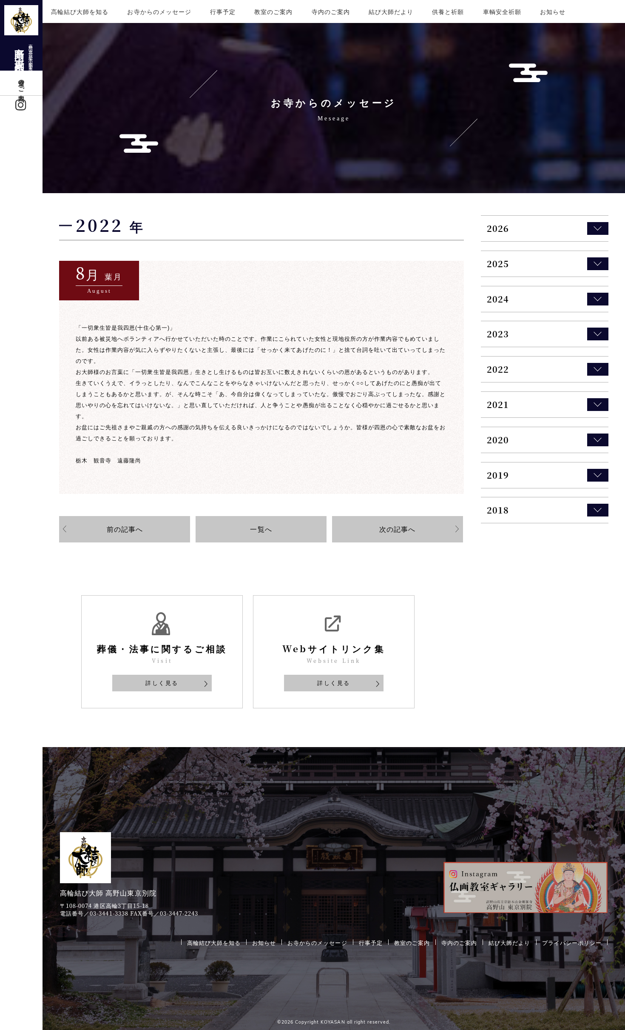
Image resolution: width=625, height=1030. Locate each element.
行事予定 (223, 11)
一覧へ (261, 529)
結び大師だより (391, 11)
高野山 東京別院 (23, 53)
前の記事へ (125, 529)
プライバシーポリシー (572, 942)
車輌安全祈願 (502, 11)
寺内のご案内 (331, 11)
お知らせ (552, 11)
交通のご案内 (21, 83)
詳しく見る (162, 683)
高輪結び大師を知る (79, 11)
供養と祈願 (448, 11)
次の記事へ (397, 529)
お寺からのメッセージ (159, 11)
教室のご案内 (273, 11)
